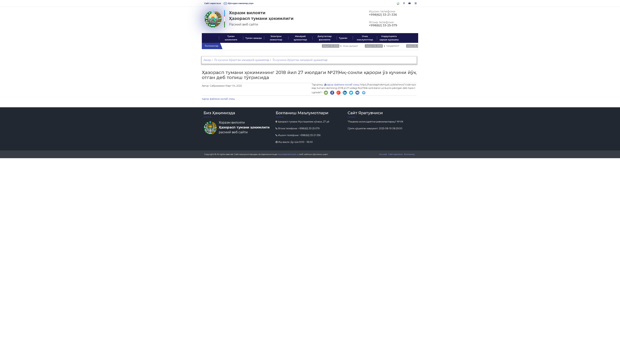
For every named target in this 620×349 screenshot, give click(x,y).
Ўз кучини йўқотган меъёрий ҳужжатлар (241, 60)
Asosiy (207, 60)
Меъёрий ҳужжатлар (300, 38)
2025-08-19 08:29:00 (390, 128)
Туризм (343, 38)
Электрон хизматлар (276, 38)
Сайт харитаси (212, 3)
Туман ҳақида (253, 38)
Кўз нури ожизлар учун (240, 3)
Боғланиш (409, 154)
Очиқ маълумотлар (365, 38)
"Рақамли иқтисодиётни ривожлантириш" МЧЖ (375, 121)
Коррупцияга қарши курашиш (389, 38)
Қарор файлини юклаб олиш (342, 84)
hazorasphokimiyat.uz (288, 154)
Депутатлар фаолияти (324, 38)
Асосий (383, 154)
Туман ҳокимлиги (231, 38)
